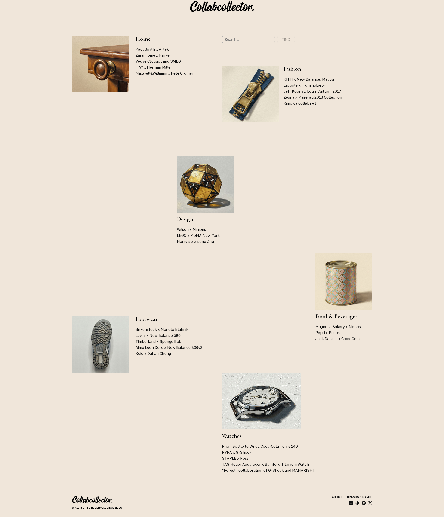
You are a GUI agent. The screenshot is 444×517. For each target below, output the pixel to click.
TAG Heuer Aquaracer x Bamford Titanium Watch (265, 464)
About (337, 497)
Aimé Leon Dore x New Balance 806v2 (169, 347)
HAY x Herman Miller (154, 67)
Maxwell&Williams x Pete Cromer (164, 73)
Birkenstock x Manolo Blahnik (162, 329)
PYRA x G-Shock (236, 452)
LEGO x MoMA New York (198, 235)
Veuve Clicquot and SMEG (158, 61)
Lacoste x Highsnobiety (304, 85)
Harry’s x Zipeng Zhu (195, 241)
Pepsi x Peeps (327, 332)
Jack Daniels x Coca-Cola (337, 338)
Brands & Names (359, 497)
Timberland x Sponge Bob (158, 341)
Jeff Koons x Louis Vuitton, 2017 (312, 91)
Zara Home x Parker (153, 55)
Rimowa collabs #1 (300, 103)
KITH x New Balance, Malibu (309, 79)
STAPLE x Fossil (236, 458)
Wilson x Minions (191, 229)
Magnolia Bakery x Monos (338, 326)
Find (286, 40)
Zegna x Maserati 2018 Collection (313, 97)
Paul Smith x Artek (152, 49)
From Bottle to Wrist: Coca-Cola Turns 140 (260, 446)
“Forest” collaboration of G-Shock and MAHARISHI (268, 470)
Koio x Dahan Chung (153, 353)
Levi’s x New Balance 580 (158, 335)
